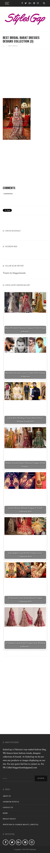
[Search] (44, 3)
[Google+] (30, 3)
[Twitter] (26, 3)
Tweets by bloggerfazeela (14, 273)
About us (7, 796)
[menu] (6, 3)
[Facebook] (22, 3)
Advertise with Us (11, 802)
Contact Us (8, 807)
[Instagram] (38, 3)
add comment (13, 46)
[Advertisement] (26, 76)
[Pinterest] (34, 3)
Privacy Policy (9, 819)
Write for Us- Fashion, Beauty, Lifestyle (20, 825)
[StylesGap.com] (25, 18)
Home (5, 813)
